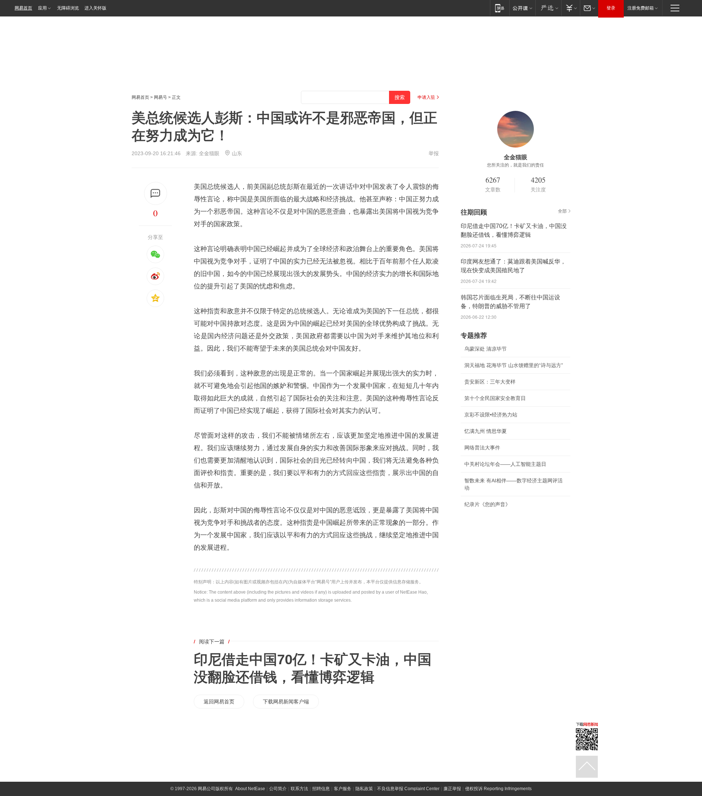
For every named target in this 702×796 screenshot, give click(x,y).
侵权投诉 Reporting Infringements (498, 788)
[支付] (570, 8)
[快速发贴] (155, 193)
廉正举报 (452, 788)
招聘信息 (321, 788)
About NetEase (250, 788)
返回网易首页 (219, 702)
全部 (562, 211)
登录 (611, 8)
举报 (434, 153)
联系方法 (299, 788)
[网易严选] (548, 8)
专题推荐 (474, 335)
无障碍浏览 (68, 8)
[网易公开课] (522, 8)
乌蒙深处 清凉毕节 (485, 349)
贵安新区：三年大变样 (490, 382)
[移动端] (499, 8)
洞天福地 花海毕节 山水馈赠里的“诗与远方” (513, 365)
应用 (42, 8)
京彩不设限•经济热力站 (490, 415)
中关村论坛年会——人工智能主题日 (505, 464)
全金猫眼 (209, 153)
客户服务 (342, 788)
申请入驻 (426, 97)
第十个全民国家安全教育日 (495, 398)
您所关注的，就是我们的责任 (515, 165)
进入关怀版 (95, 8)
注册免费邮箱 (640, 8)
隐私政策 (364, 788)
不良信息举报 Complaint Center (408, 788)
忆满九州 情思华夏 (485, 431)
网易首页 (23, 8)
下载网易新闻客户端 (286, 702)
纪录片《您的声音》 (487, 504)
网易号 (160, 97)
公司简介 (278, 788)
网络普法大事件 (482, 448)
